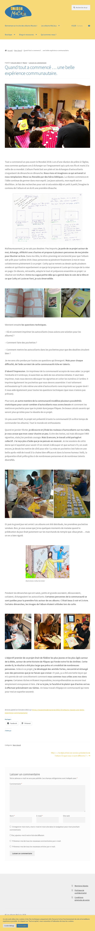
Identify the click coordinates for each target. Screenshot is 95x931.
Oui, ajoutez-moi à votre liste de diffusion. (27, 835)
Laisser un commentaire (37, 63)
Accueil (10, 50)
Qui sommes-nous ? (48, 34)
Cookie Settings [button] (9, 926)
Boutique (8, 34)
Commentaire (16, 784)
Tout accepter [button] (22, 926)
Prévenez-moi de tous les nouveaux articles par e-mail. (33, 846)
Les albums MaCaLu (49, 25)
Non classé (18, 50)
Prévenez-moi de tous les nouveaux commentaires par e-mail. (36, 841)
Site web (66, 816)
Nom (12, 816)
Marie (25, 63)
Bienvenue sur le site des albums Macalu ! (21, 25)
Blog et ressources (26, 34)
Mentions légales (81, 886)
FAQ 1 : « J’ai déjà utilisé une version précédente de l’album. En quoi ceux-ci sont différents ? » (70, 754)
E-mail (39, 816)
